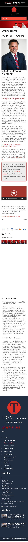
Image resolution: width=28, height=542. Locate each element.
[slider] (12, 198)
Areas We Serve (9, 446)
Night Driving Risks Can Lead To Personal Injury (17, 524)
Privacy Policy (8, 468)
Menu (5, 18)
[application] (14, 193)
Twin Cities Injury (9, 457)
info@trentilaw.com (20, 2)
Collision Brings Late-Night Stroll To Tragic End (16, 515)
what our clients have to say (13, 158)
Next (26, 221)
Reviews (6, 463)
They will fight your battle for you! (10, 216)
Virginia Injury (8, 448)
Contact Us (7, 466)
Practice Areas (8, 460)
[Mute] (22, 198)
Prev (25, 221)
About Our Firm (9, 443)
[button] (14, 193)
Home (6, 437)
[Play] (3, 198)
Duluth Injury (8, 454)
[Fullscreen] (24, 198)
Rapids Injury (8, 451)
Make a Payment (14, 5)
